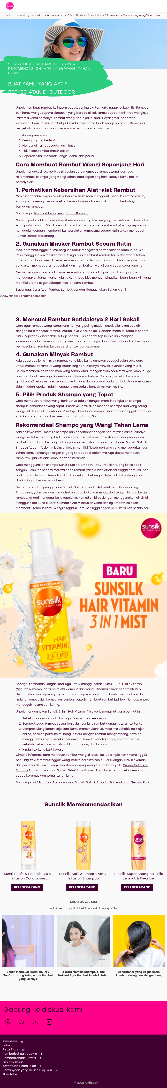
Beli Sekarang (27, 887)
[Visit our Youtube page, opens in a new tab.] (35, 1021)
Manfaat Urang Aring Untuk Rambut (61, 213)
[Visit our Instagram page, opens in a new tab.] (49, 1021)
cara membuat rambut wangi (98, 171)
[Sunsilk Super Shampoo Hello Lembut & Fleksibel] (138, 845)
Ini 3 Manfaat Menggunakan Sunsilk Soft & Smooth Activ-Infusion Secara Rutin (91, 782)
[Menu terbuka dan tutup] (159, 6)
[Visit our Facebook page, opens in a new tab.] (7, 1021)
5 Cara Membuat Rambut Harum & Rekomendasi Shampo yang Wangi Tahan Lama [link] (114, 15)
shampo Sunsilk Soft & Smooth (69, 465)
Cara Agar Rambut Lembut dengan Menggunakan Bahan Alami (79, 289)
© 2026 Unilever (86, 1083)
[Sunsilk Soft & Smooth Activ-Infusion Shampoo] (83, 845)
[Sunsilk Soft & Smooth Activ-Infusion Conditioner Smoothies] (28, 845)
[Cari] (138, 6)
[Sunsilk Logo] (10, 6)
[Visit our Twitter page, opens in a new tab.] (21, 1021)
